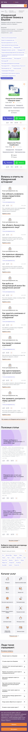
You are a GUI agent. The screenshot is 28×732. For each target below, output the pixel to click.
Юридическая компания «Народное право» (14, 99)
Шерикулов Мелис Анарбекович (14, 144)
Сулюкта (10, 565)
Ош (3, 555)
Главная (2, 11)
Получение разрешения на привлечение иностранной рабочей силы (12, 55)
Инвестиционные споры (6, 47)
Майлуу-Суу (4, 562)
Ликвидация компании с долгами (8, 50)
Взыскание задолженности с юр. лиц (9, 42)
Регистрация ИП (4, 61)
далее (11, 32)
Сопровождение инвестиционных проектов (10, 73)
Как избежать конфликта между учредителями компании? (12, 196)
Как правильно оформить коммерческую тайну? (13, 255)
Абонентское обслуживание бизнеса (9, 37)
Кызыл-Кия (4, 560)
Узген (24, 557)
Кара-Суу (17, 560)
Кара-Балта (19, 557)
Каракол (15, 555)
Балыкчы (11, 560)
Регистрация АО (17, 58)
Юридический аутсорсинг (6, 78)
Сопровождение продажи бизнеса (8, 75)
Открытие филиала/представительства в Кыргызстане (12, 52)
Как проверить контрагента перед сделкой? (13, 399)
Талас (8, 557)
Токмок (3, 557)
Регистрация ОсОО (5, 65)
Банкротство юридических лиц (7, 40)
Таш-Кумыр (18, 562)
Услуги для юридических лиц (12, 11)
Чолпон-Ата (16, 565)
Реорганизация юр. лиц (6, 68)
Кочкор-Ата (11, 562)
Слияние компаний (17, 68)
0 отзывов (19, 102)
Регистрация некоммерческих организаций (10, 63)
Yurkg (5, 2)
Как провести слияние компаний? (11, 344)
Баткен (13, 557)
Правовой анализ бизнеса (6, 58)
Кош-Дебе (4, 565)
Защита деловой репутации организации (9, 45)
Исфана (22, 560)
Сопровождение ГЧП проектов (7, 70)
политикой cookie (16, 717)
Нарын (20, 555)
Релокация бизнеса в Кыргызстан (19, 65)
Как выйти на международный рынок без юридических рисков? (13, 285)
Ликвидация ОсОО (21, 50)
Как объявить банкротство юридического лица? (13, 226)
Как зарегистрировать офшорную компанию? (11, 372)
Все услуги (6, 11)
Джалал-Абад (9, 555)
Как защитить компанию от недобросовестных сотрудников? (13, 315)
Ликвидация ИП (17, 47)
